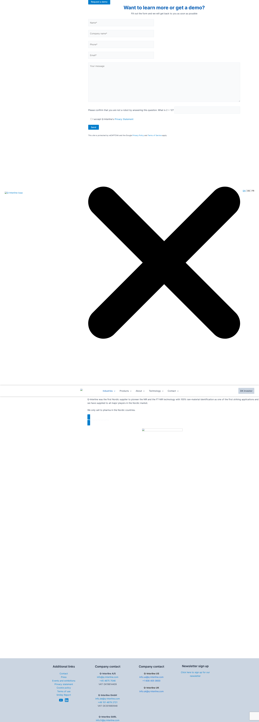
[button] (173, 419)
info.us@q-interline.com (151, 677)
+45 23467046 (228, 441)
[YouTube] (61, 700)
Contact (172, 390)
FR (253, 190)
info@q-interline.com (107, 677)
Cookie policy (64, 687)
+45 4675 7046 (108, 680)
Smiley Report (64, 695)
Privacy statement (63, 684)
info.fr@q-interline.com (107, 720)
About (139, 390)
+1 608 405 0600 (151, 680)
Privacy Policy (138, 135)
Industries (108, 390)
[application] (114, 390)
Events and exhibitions (63, 680)
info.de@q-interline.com (107, 698)
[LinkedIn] (67, 700)
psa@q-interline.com (227, 444)
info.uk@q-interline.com (151, 691)
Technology (155, 390)
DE (248, 190)
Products (124, 390)
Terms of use (63, 691)
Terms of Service (155, 135)
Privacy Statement (124, 119)
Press (64, 677)
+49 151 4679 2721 (107, 702)
